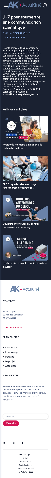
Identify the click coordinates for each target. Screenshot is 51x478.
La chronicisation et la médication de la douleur (25, 265)
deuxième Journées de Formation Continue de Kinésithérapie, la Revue (23, 68)
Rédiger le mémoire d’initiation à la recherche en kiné (22, 146)
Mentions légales (25, 455)
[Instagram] (13, 441)
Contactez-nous (12, 327)
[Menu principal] (6, 5)
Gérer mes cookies (25, 468)
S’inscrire (11, 423)
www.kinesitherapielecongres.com (22, 94)
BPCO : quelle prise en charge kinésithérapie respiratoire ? (19, 186)
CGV (25, 458)
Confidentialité (25, 465)
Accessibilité (25, 461)
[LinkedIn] (4, 441)
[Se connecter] (44, 5)
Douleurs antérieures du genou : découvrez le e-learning (21, 225)
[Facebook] (22, 441)
